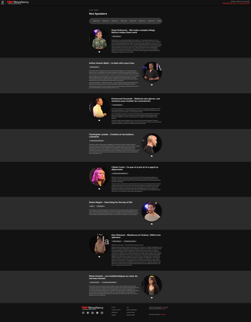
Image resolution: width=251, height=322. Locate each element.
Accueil (91, 10)
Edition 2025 (105, 21)
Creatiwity (163, 314)
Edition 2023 (124, 21)
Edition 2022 (133, 21)
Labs (127, 307)
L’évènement (115, 312)
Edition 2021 (142, 21)
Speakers (114, 315)
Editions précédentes (131, 309)
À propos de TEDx (116, 309)
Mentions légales (130, 315)
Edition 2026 (96, 21)
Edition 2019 (160, 21)
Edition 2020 (151, 21)
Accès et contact (130, 312)
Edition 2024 (115, 21)
